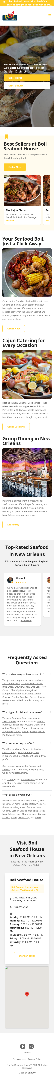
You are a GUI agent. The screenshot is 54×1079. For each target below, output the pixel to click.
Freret (38, 817)
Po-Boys (6, 735)
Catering (11, 779)
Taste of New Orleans (32, 683)
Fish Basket (30, 697)
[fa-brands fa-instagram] (31, 1046)
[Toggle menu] (50, 15)
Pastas (41, 731)
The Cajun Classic (11, 683)
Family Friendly (25, 752)
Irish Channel (23, 814)
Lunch (15, 749)
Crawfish (19, 686)
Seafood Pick (17, 724)
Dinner (26, 749)
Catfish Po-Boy (32, 700)
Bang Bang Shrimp (31, 693)
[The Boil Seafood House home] (9, 15)
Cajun (24, 718)
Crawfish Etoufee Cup (13, 697)
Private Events (28, 779)
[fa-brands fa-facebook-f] (22, 1046)
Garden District (19, 810)
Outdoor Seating (31, 755)
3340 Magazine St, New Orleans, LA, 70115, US (25, 899)
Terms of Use (19, 1059)
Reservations (20, 772)
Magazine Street (36, 810)
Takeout (32, 766)
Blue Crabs (7, 686)
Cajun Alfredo (17, 700)
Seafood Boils (9, 721)
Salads (25, 731)
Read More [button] (26, 620)
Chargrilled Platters (19, 728)
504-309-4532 (21, 907)
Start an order (27, 955)
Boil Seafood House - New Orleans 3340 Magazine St (24, 888)
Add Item (10, 220)
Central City (23, 817)
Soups (17, 731)
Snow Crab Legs (32, 686)
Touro (13, 817)
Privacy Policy (34, 1059)
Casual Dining (9, 752)
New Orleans (8, 814)
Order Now (14, 167)
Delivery (6, 769)
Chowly (32, 1072)
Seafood (16, 718)
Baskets (33, 731)
